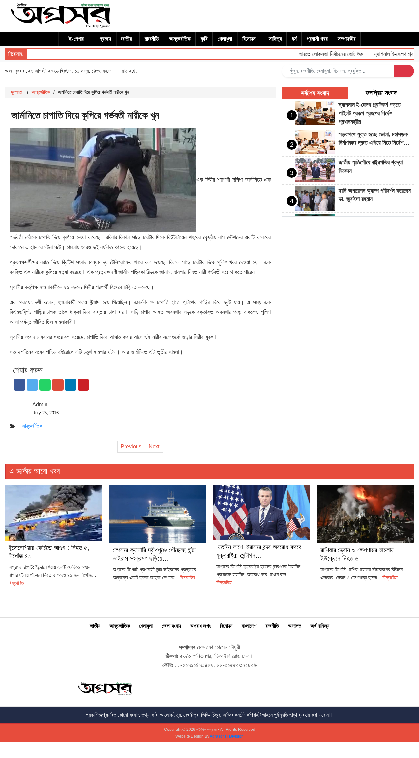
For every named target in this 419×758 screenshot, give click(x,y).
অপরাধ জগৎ (200, 626)
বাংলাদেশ (249, 626)
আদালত (294, 626)
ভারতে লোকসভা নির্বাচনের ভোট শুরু (321, 54)
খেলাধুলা (225, 39)
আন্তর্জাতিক (180, 39)
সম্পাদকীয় (346, 39)
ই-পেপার (76, 39)
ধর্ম (294, 39)
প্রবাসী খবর (317, 39)
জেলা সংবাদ (171, 626)
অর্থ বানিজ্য (319, 626)
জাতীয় (126, 39)
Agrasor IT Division (227, 736)
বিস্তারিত (16, 583)
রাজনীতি (152, 39)
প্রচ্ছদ (105, 39)
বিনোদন (249, 39)
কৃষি (204, 39)
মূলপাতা (16, 92)
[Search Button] (404, 71)
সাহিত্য (275, 39)
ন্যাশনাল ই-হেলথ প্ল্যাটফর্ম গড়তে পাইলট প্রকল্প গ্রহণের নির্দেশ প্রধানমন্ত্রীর (370, 113)
